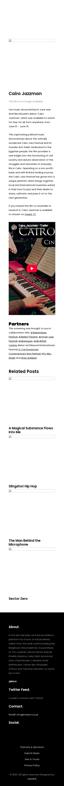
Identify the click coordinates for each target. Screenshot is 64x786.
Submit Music (32, 753)
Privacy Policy (32, 765)
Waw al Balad (29, 358)
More (13, 681)
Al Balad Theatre (28, 336)
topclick (31, 778)
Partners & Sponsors (32, 747)
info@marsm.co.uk (27, 714)
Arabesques (25, 341)
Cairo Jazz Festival (32, 143)
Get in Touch (32, 759)
